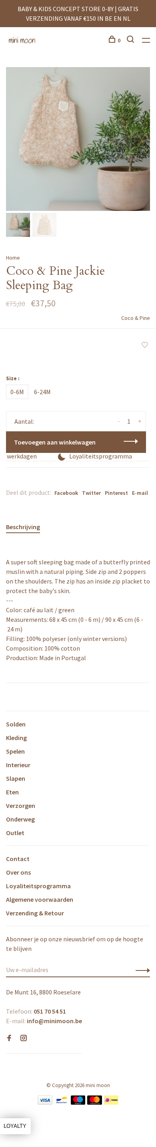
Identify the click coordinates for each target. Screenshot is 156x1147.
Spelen (15, 751)
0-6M (17, 392)
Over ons (18, 872)
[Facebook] (9, 1038)
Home (13, 257)
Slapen (15, 778)
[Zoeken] (131, 40)
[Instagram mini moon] (23, 1038)
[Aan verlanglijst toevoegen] (145, 345)
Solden (16, 724)
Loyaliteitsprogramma (38, 886)
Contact (18, 859)
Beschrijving (23, 527)
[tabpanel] (78, 139)
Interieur (18, 765)
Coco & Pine (135, 317)
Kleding (16, 738)
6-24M (42, 392)
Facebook (66, 492)
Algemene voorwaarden (39, 899)
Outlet (15, 833)
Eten (12, 792)
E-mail (140, 492)
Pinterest (116, 492)
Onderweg (20, 819)
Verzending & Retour (35, 913)
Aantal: (24, 421)
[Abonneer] (140, 969)
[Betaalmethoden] (45, 1102)
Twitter (91, 492)
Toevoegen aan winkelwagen (55, 442)
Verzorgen (20, 806)
